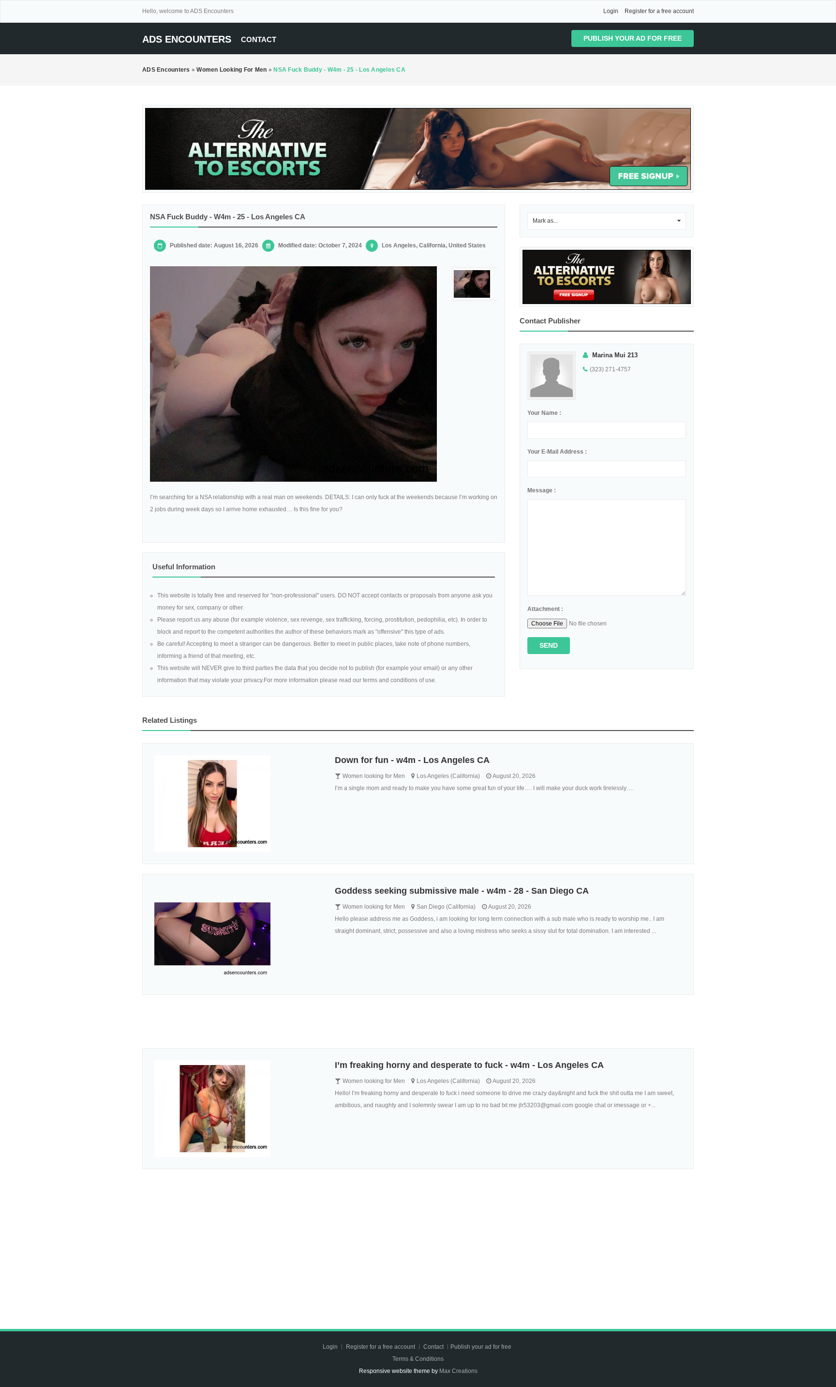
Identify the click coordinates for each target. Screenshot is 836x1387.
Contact (258, 39)
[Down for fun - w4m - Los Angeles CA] (237, 803)
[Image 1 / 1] (293, 374)
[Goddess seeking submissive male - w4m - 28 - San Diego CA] (237, 934)
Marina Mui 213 (615, 355)
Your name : (544, 413)
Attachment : (545, 609)
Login (610, 11)
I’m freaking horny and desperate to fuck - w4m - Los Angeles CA (469, 1065)
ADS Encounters (186, 39)
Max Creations (458, 1371)
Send (548, 645)
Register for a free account (659, 11)
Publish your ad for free (632, 38)
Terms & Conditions (418, 1359)
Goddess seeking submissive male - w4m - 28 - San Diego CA (462, 891)
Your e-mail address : (557, 451)
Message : (541, 490)
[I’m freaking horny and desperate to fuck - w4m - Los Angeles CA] (237, 1108)
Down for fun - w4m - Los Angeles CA (412, 760)
